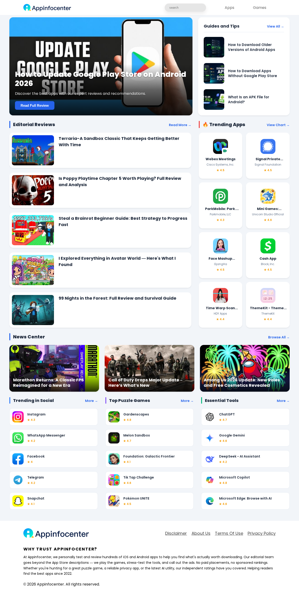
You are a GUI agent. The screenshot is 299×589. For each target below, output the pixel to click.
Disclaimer (176, 533)
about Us (201, 533)
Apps (229, 7)
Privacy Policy (262, 533)
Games (259, 7)
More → (91, 400)
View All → (275, 26)
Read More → (180, 125)
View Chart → (278, 125)
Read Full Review (35, 105)
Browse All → (279, 337)
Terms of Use (229, 533)
